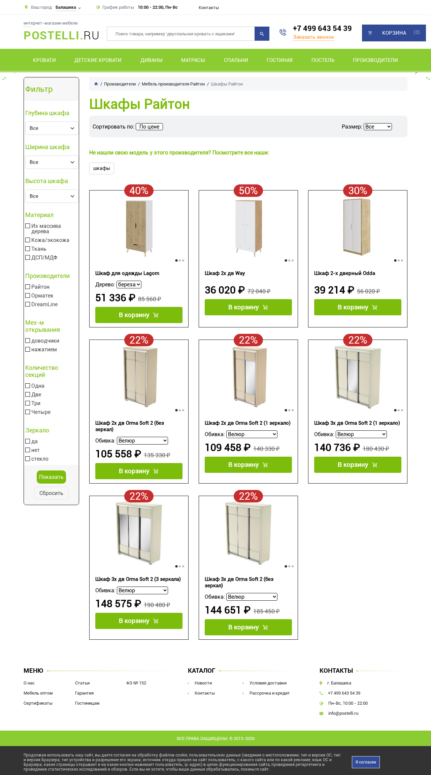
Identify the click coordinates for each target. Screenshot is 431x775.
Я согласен (366, 762)
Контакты (209, 7)
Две (36, 394)
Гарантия (84, 693)
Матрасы (193, 60)
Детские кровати (98, 60)
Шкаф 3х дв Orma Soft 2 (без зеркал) (239, 582)
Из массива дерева (46, 228)
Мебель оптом (38, 693)
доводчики (45, 341)
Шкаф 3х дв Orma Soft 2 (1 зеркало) (357, 423)
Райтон (40, 287)
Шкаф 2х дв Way (225, 273)
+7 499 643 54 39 (322, 28)
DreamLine (44, 304)
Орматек (42, 295)
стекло (39, 459)
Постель (322, 60)
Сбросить (51, 493)
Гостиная (280, 60)
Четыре (41, 412)
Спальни (236, 60)
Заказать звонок (313, 37)
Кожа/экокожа (50, 240)
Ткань (38, 249)
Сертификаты (38, 703)
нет (35, 450)
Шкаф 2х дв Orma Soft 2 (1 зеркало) (248, 423)
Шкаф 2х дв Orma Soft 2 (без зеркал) (129, 426)
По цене (149, 127)
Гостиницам (87, 703)
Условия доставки (268, 682)
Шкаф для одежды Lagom (127, 273)
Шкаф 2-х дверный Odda (344, 273)
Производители (375, 60)
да (34, 441)
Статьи (82, 682)
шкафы (101, 168)
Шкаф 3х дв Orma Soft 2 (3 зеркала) (138, 579)
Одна (37, 386)
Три (35, 403)
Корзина (394, 33)
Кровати (44, 60)
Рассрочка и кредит (270, 693)
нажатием (44, 349)
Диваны (151, 60)
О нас (29, 682)
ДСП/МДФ (44, 257)
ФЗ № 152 (136, 682)
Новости (203, 682)
